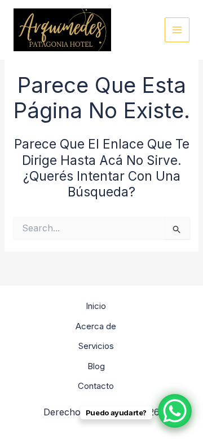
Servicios (96, 346)
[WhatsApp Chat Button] (175, 411)
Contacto (96, 385)
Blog (96, 366)
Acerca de (96, 326)
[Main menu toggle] (177, 30)
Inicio (96, 306)
